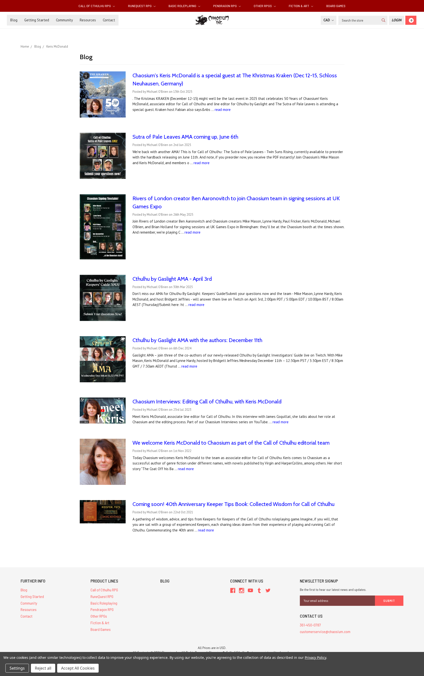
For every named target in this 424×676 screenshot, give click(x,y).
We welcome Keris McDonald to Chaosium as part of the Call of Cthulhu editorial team (231, 442)
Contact (109, 20)
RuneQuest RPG (140, 6)
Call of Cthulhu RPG (95, 6)
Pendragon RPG (225, 6)
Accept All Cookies (78, 668)
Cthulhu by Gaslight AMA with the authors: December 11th (197, 340)
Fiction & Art (299, 6)
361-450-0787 (310, 625)
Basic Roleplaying (183, 6)
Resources (88, 20)
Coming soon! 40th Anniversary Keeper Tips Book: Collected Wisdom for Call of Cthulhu (233, 504)
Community (64, 20)
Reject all (43, 668)
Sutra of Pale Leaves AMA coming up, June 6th (185, 136)
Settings (17, 668)
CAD (327, 20)
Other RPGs (263, 6)
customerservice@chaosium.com (325, 631)
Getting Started (36, 20)
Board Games (335, 6)
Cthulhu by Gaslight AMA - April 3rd (172, 279)
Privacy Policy (315, 657)
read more (223, 109)
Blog (13, 20)
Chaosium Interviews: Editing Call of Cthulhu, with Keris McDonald (206, 401)
